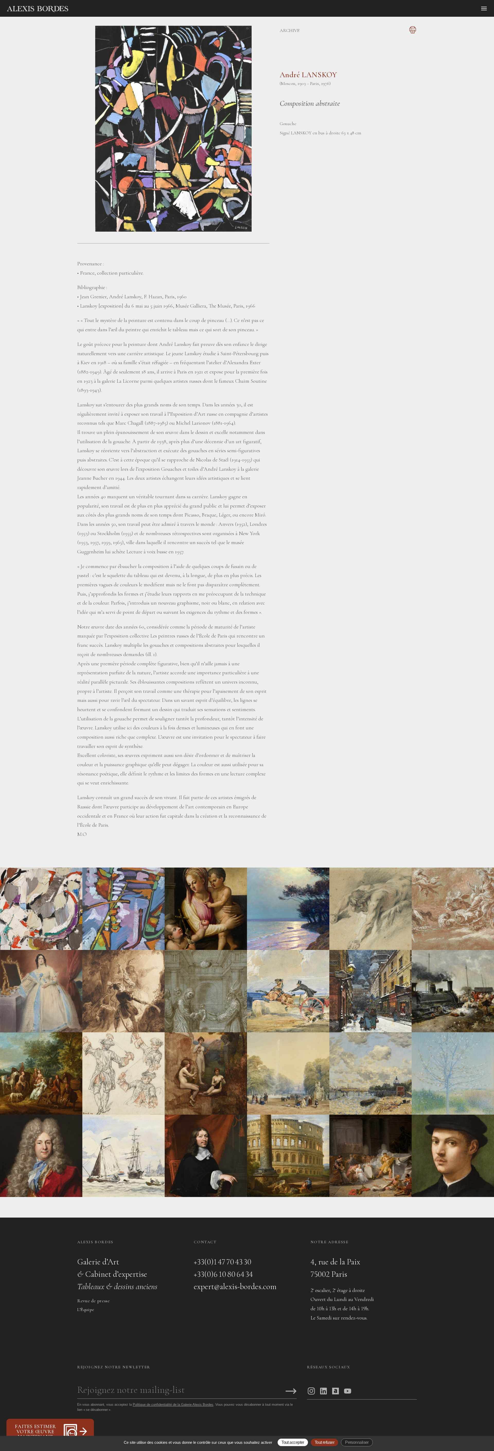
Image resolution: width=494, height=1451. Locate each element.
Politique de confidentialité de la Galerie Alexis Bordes (173, 1404)
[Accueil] (81, 9)
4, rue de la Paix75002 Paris (335, 1268)
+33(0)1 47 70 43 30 (222, 1262)
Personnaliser (357, 1442)
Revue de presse (93, 1301)
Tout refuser (324, 1442)
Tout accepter (292, 1442)
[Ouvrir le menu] (484, 8)
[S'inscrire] (291, 1391)
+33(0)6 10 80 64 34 (223, 1274)
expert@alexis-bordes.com (235, 1286)
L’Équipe (85, 1309)
